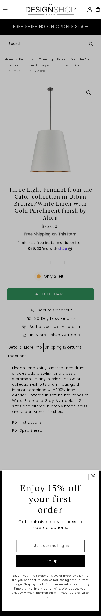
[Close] (93, 475)
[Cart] (98, 9)
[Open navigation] (11, 9)
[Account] (89, 9)
